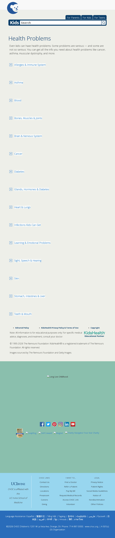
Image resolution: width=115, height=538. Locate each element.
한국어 (71, 516)
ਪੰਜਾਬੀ (50, 519)
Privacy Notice (97, 482)
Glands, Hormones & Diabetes (31, 189)
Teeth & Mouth (23, 314)
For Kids (87, 17)
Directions (44, 486)
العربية (41, 519)
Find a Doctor (71, 482)
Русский (101, 516)
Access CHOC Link (71, 499)
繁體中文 (40, 516)
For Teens (99, 17)
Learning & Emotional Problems (32, 242)
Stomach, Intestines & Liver (29, 296)
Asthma (18, 82)
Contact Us (44, 482)
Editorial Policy (22, 328)
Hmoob (62, 519)
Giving (44, 504)
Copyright (95, 328)
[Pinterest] (54, 424)
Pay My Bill (70, 491)
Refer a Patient (70, 486)
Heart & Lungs (22, 207)
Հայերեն (81, 516)
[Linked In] (67, 424)
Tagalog (61, 516)
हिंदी (70, 519)
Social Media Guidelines (97, 491)
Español (30, 516)
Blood (17, 100)
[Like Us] (42, 424)
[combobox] (60, 23)
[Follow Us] (48, 424)
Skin (16, 278)
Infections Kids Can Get (27, 225)
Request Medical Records (71, 495)
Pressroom (44, 495)
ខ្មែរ (56, 519)
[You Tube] (73, 424)
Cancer (18, 153)
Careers (44, 499)
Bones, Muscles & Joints (28, 118)
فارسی (92, 516)
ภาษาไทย (78, 519)
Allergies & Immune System (30, 64)
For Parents (73, 17)
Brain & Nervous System (28, 136)
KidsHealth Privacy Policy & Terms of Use (59, 328)
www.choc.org (91, 526)
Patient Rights (97, 486)
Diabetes (19, 171)
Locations (44, 491)
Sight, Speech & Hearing (27, 260)
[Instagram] (60, 424)
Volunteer (70, 504)
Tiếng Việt (51, 516)
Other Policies (97, 504)
